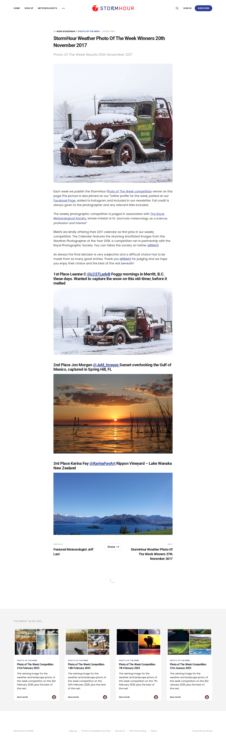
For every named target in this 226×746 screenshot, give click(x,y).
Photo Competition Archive (96, 730)
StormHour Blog (137, 730)
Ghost (209, 730)
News (154, 730)
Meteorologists (47, 8)
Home (17, 8)
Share (111, 547)
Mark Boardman (66, 31)
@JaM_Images (106, 365)
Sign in (187, 8)
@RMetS (153, 245)
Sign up (28, 8)
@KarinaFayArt (102, 463)
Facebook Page (64, 201)
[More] (63, 8)
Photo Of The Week (89, 31)
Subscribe (203, 8)
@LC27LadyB (98, 274)
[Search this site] (177, 8)
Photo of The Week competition (129, 191)
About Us (120, 730)
